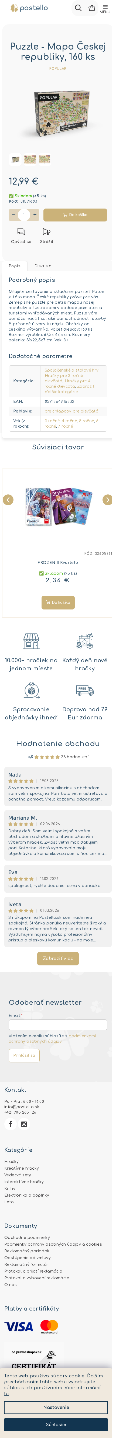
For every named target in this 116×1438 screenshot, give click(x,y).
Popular (58, 69)
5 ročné (86, 421)
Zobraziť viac (58, 958)
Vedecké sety (17, 1175)
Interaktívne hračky (24, 1182)
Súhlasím (56, 1424)
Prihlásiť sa (24, 1056)
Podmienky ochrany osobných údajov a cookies (53, 1244)
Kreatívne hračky (21, 1168)
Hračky (11, 1162)
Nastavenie (56, 1407)
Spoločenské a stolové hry (72, 370)
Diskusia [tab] (43, 266)
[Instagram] (24, 1124)
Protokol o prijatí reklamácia (33, 1271)
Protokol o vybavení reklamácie (36, 1278)
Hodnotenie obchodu (58, 744)
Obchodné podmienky (27, 1238)
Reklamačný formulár (26, 1265)
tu (6, 1393)
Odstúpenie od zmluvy (27, 1258)
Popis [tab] (15, 266)
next (107, 498)
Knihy (9, 1189)
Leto (9, 1202)
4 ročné (69, 421)
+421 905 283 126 (20, 1112)
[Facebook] (10, 1124)
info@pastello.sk (21, 1107)
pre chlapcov (58, 411)
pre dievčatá (85, 411)
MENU (105, 12)
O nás (10, 1285)
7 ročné (65, 426)
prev (7, 498)
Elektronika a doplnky (26, 1195)
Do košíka (78, 215)
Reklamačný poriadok (27, 1251)
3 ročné (52, 421)
